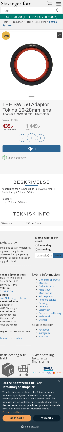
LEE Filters (40, 21)
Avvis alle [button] (47, 417)
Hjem (5, 21)
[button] (31, 426)
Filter (28, 21)
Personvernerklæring (50, 313)
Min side (43, 283)
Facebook (44, 329)
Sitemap (43, 319)
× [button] (59, 381)
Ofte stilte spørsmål (49, 279)
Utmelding (44, 249)
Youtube (43, 336)
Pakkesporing (46, 296)
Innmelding (45, 245)
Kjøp (31, 148)
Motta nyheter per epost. (46, 239)
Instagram (44, 333)
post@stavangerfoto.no (13, 298)
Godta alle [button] (17, 418)
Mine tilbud (45, 289)
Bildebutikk (44, 316)
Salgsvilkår (44, 309)
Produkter (17, 21)
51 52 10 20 (6, 291)
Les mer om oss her (11, 338)
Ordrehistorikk (46, 286)
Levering (43, 306)
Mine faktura (45, 293)
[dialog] (31, 405)
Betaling (43, 303)
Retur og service (47, 299)
